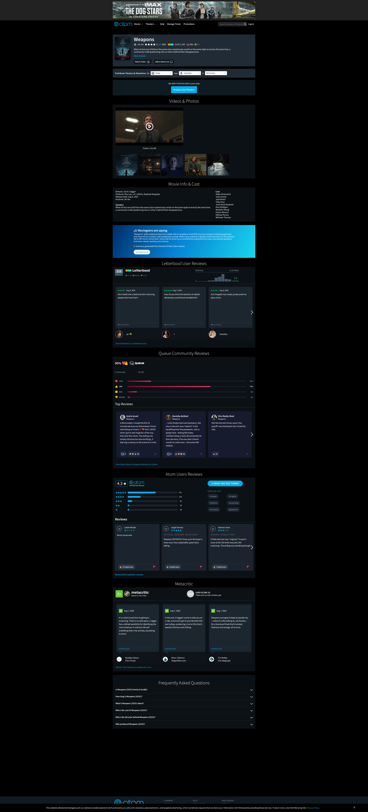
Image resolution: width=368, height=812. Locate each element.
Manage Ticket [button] (174, 24)
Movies (137, 24)
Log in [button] (251, 24)
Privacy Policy (313, 807)
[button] (162, 73)
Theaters (150, 24)
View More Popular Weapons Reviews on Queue (137, 464)
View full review (124, 649)
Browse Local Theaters (184, 89)
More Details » (140, 55)
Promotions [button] (189, 24)
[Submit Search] (245, 24)
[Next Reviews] (251, 312)
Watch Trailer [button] (140, 62)
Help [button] (162, 24)
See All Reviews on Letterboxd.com (131, 343)
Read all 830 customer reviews (129, 574)
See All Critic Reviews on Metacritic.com (133, 667)
